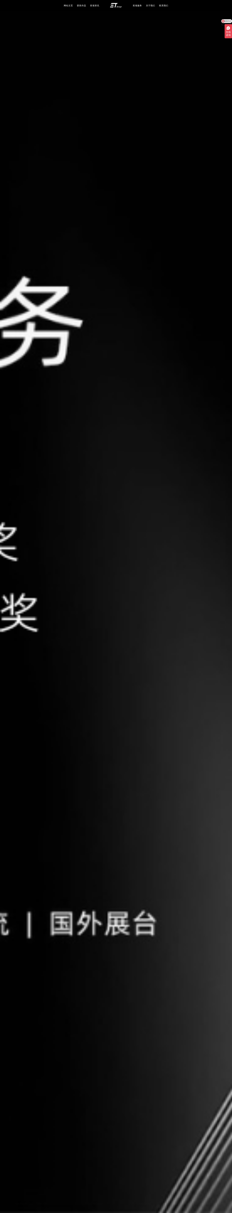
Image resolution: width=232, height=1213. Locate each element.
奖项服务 (137, 5)
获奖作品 (81, 5)
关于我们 (150, 5)
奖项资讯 (94, 5)
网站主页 (68, 5)
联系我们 (163, 5)
